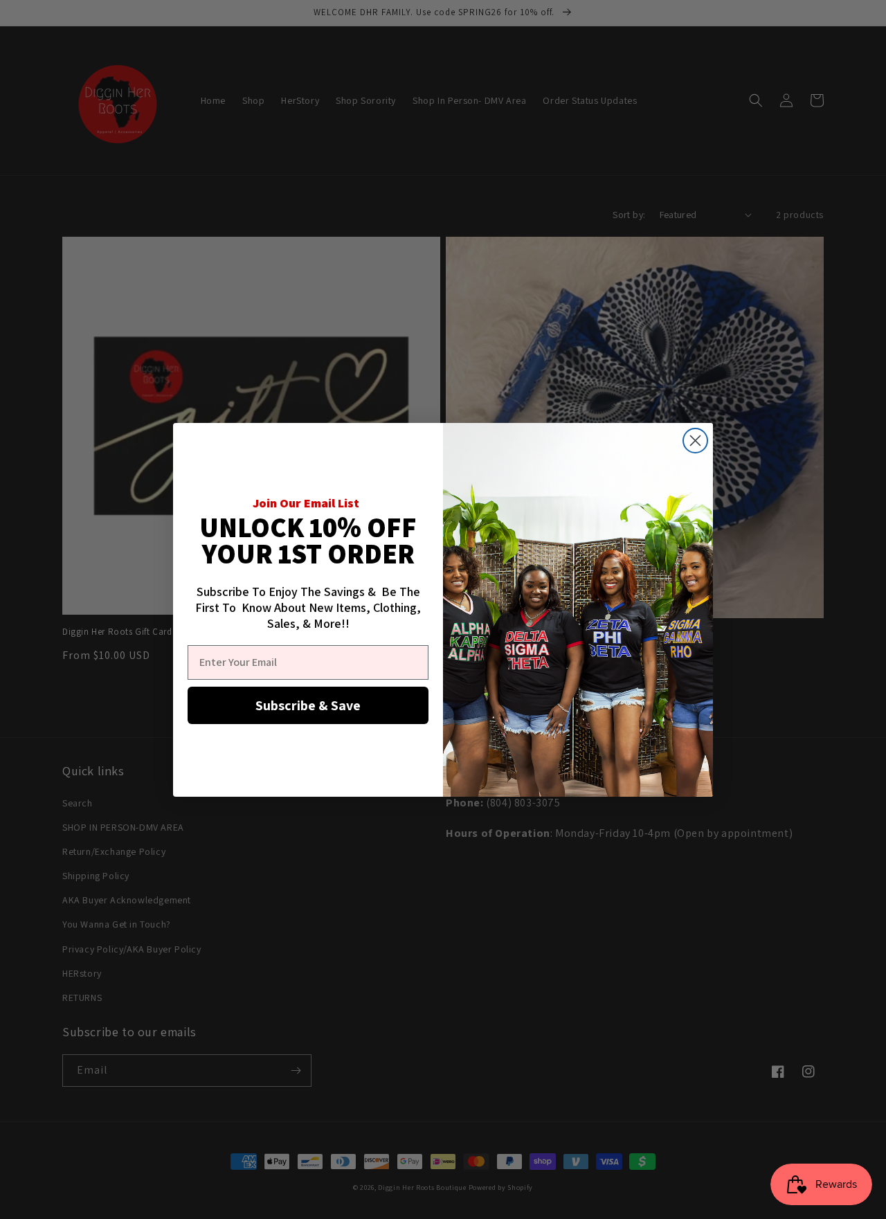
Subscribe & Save (308, 705)
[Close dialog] (695, 440)
